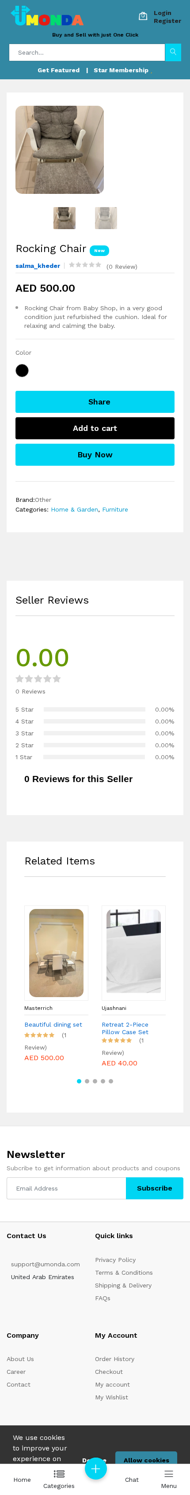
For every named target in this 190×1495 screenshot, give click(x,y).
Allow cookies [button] (146, 1460)
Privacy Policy (115, 1259)
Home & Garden (74, 509)
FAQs (102, 1298)
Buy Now (95, 454)
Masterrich (38, 1008)
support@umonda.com (45, 1264)
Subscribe (154, 1188)
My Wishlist (111, 1397)
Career (16, 1371)
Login (162, 12)
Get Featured (59, 70)
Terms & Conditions (124, 1272)
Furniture (114, 509)
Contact (18, 1384)
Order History (114, 1358)
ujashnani (114, 1008)
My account (112, 1384)
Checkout (109, 1371)
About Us (20, 1358)
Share (98, 401)
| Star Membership (118, 70)
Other (43, 499)
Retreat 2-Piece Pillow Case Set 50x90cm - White (128, 1028)
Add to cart (95, 428)
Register (167, 20)
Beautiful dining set (53, 1024)
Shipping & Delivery (123, 1285)
